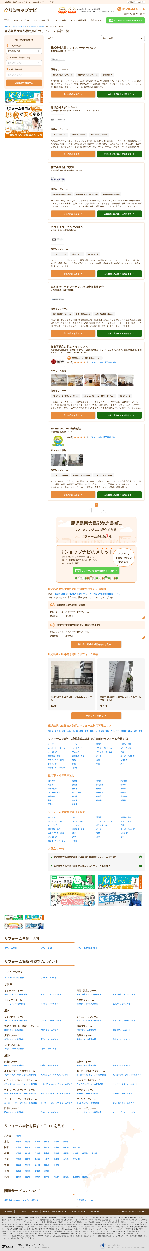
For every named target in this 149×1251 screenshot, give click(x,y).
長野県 (66, 1153)
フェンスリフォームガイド (123, 1103)
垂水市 (123, 784)
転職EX (38, 1217)
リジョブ (61, 1227)
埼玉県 (46, 1147)
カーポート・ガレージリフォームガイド (56, 1103)
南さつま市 (76, 792)
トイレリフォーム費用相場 (14, 1003)
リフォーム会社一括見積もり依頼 (97, 570)
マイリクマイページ (94, 1229)
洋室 (74, 763)
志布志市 (99, 792)
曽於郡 (123, 800)
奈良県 (66, 1159)
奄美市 (123, 792)
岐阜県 (75, 1153)
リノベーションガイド (49, 977)
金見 (69, 731)
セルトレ (104, 1220)
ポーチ (99, 756)
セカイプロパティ (42, 1233)
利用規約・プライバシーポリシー (54, 1211)
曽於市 (99, 788)
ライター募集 (95, 1211)
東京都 (66, 1147)
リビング (124, 760)
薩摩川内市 (52, 788)
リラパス (113, 1236)
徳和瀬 (124, 731)
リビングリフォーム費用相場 (15, 1020)
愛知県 (94, 1153)
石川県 (37, 1153)
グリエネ (122, 1222)
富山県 (27, 1153)
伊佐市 (74, 796)
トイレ (74, 744)
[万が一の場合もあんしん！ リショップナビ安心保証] (73, 899)
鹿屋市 (74, 780)
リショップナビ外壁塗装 (62, 1222)
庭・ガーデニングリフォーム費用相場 (91, 1075)
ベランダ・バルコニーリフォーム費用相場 (21, 1084)
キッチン (51, 744)
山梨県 (56, 1153)
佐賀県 (27, 1177)
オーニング (52, 752)
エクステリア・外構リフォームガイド (55, 1075)
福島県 (66, 1141)
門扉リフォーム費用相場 (14, 1112)
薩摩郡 (50, 800)
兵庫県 (56, 1159)
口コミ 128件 (97, 362)
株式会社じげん (24, 1245)
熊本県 (46, 1177)
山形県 (56, 1141)
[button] (125, 20)
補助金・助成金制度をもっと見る (96, 644)
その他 (74, 767)
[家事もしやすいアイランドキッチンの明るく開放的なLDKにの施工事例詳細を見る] (109, 380)
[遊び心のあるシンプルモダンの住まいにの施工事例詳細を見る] (92, 380)
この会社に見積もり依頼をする (119, 94)
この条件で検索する (24, 82)
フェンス (75, 752)
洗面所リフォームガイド (122, 1003)
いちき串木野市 (54, 792)
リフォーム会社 (47, 948)
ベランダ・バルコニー (105, 752)
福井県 (46, 1153)
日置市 (74, 788)
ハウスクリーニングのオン (67, 227)
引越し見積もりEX (104, 1217)
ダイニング (52, 763)
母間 (135, 731)
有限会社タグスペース (64, 107)
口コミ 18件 (96, 437)
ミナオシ (59, 1236)
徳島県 (18, 1171)
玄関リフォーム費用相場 (14, 1048)
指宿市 (74, 784)
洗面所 (99, 744)
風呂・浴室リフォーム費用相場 (89, 994)
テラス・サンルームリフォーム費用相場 (20, 1093)
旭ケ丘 (50, 731)
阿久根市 (124, 780)
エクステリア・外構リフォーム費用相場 (20, 1075)
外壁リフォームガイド (49, 1065)
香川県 (27, 1171)
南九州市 (51, 796)
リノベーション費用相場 (14, 977)
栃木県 (27, 1147)
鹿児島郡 (124, 796)
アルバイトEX (15, 1217)
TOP (6, 20)
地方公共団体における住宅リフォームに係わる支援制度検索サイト (87, 594)
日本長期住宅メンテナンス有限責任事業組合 (77, 286)
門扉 (122, 752)
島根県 (27, 1165)
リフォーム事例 (60, 20)
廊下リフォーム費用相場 (14, 1039)
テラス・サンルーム (104, 748)
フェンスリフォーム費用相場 (88, 1103)
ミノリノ (36, 1220)
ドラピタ (107, 1233)
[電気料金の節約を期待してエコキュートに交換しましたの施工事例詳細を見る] (59, 460)
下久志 (101, 731)
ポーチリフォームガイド (122, 1093)
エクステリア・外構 (56, 760)
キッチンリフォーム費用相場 (15, 994)
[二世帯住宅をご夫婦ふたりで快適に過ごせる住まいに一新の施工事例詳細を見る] (59, 380)
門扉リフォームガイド (49, 1112)
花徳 (91, 731)
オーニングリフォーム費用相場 (89, 1112)
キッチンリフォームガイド (51, 994)
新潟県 (18, 1153)
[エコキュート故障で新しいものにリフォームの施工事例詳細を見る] (75, 460)
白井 (112, 731)
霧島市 (123, 788)
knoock (57, 1217)
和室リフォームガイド (121, 1030)
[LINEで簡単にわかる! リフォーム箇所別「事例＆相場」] (73, 882)
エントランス (126, 748)
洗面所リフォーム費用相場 (87, 1003)
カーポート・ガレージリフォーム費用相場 (21, 1103)
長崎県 (37, 1177)
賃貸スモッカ (78, 1217)
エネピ (97, 1222)
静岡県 (85, 1153)
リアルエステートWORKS (26, 1236)
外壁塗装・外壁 (78, 756)
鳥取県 (18, 1165)
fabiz (127, 1224)
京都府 (37, 1159)
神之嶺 (75, 731)
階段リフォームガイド (121, 1039)
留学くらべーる (42, 1224)
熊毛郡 (74, 804)
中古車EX (65, 1220)
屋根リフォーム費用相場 (86, 1065)
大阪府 (46, 1159)
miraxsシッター (111, 1231)
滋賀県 (27, 1159)
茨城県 (18, 1147)
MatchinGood (48, 1229)
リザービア (106, 1227)
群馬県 (37, 1147)
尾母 (63, 731)
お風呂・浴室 (126, 744)
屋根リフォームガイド (121, 1065)
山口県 (56, 1165)
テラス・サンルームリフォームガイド (55, 1093)
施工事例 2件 (109, 437)
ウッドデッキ (77, 748)
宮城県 (37, 1141)
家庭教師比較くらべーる (98, 1224)
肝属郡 (50, 804)
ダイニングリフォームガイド (124, 1020)
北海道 (18, 1135)
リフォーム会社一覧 (41, 20)
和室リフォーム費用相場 (86, 1030)
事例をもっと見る (96, 715)
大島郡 (41, 26)
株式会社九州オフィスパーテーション (73, 47)
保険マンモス (24, 1238)
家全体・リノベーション (57, 767)
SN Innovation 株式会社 (66, 428)
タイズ (76, 1233)
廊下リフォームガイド (49, 1039)
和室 (98, 763)
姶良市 (99, 796)
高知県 (46, 1171)
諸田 (107, 731)
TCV (84, 1220)
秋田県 (46, 1141)
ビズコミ (41, 1231)
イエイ (85, 1236)
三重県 (18, 1159)
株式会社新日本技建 (62, 167)
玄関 (98, 760)
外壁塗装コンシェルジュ (86, 1200)
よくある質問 (21, 1211)
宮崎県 (66, 1177)
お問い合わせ (7, 1211)
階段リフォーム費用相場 (86, 1039)
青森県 (18, 1141)
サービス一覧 (38, 1245)
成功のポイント (97, 20)
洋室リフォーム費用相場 (14, 1030)
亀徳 (86, 731)
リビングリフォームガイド (51, 1020)
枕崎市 (99, 780)
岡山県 (37, 1165)
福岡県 (18, 1177)
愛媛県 (37, 1171)
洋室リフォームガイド (49, 1030)
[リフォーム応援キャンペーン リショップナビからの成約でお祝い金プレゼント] (24, 97)
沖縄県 (85, 1177)
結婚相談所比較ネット (67, 1224)
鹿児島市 (51, 780)
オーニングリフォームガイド (124, 1112)
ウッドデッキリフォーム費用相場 (90, 1084)
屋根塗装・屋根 (54, 756)
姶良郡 (99, 800)
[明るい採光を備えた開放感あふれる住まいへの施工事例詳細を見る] (126, 380)
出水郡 (74, 800)
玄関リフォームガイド (49, 1048)
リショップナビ (26, 1222)
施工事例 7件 (110, 362)
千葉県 (56, 1147)
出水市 (50, 784)
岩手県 (27, 1141)
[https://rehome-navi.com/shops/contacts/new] (120, 899)
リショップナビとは (21, 20)
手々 (118, 731)
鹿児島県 (32, 26)
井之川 (57, 731)
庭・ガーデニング (127, 756)
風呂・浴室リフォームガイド (124, 994)
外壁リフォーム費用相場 (14, 1065)
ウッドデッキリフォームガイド (125, 1084)
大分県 (56, 1177)
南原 (140, 731)
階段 (74, 760)
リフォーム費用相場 (78, 20)
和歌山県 (76, 1159)
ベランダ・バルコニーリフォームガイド (56, 1084)
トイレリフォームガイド (50, 1003)
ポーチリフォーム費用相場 (87, 1093)
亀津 (81, 731)
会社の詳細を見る (73, 94)
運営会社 (35, 1211)
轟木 (130, 731)
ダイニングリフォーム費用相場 (89, 1020)
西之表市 (99, 784)
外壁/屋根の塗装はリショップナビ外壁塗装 (21, 1200)
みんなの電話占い (26, 1227)
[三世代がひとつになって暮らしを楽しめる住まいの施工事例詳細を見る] (75, 380)
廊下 (122, 763)
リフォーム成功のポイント (87, 948)
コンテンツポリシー (78, 1211)
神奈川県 (76, 1147)
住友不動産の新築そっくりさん (69, 346)
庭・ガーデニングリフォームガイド (127, 1075)
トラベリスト (74, 1231)
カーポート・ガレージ (56, 748)
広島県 (46, 1165)
